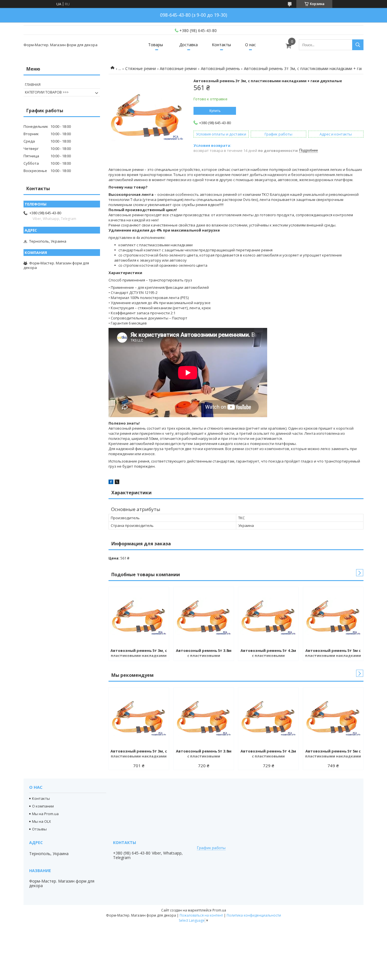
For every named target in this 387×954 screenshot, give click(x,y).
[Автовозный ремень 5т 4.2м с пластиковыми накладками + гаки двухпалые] (268, 616)
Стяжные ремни (140, 68)
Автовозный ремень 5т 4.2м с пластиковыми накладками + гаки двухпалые (268, 653)
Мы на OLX (41, 821)
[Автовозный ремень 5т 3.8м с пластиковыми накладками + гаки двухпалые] (203, 616)
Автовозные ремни (178, 68)
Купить (214, 111)
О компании (43, 806)
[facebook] (111, 482)
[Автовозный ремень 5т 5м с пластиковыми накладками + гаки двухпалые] (333, 616)
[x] (117, 482)
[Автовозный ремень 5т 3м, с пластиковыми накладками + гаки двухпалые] (138, 616)
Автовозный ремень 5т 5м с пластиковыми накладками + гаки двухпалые (333, 653)
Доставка (188, 44)
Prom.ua (219, 910)
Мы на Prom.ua (45, 813)
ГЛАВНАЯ (33, 84)
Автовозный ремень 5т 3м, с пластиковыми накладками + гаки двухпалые (138, 653)
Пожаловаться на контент (201, 915)
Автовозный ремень (220, 68)
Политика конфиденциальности (254, 915)
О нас (250, 44)
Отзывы (39, 829)
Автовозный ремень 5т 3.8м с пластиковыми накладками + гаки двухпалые (203, 653)
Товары (155, 44)
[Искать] (357, 44)
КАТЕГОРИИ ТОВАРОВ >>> (47, 92)
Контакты (221, 44)
